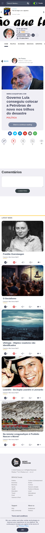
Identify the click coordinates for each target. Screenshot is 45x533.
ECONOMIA (21, 44)
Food (13, 495)
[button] (3, 3)
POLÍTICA (13, 44)
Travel (13, 493)
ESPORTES (39, 44)
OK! (22, 530)
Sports (13, 487)
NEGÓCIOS (30, 44)
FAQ (13, 508)
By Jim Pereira (21, 30)
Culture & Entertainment (35, 480)
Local (29, 491)
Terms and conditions (20, 516)
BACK (6, 61)
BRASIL (17, 477)
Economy (14, 482)
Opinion (30, 495)
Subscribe (22, 35)
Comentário (22, 191)
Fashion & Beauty (33, 489)
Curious (30, 485)
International (32, 493)
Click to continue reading (22, 125)
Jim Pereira (22, 58)
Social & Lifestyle (33, 487)
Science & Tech (16, 497)
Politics (14, 480)
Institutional (31, 508)
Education (15, 491)
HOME (6, 44)
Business (14, 485)
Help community (16, 510)
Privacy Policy (24, 526)
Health (14, 489)
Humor (30, 482)
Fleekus (30, 510)
